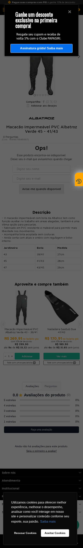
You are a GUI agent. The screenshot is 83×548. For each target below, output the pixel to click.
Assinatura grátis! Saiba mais (41, 48)
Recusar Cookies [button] (25, 533)
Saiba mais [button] (48, 521)
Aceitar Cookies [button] (55, 533)
